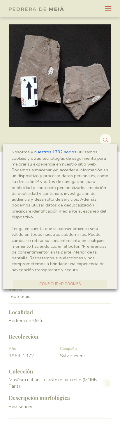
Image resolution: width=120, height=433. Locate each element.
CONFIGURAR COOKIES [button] (60, 284)
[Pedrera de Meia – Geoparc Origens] (36, 8)
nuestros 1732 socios (55, 152)
